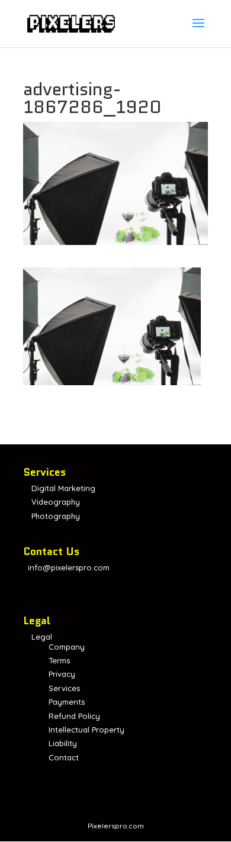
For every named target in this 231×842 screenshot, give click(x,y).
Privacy (62, 674)
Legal (41, 636)
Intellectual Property (86, 729)
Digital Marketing (63, 488)
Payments (67, 701)
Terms (59, 660)
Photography (55, 516)
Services (64, 688)
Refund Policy (74, 716)
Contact (64, 757)
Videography (55, 502)
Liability (63, 743)
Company (67, 646)
